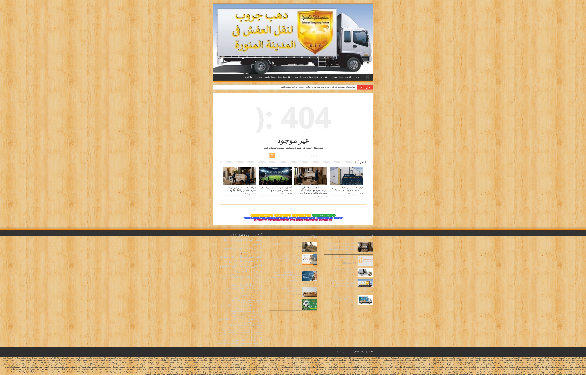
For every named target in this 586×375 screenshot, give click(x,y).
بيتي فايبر (338, 218)
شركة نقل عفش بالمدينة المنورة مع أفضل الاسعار (239, 329)
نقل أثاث (258, 337)
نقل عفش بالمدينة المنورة (227, 343)
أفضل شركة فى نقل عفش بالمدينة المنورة (243, 250)
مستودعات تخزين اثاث (301, 215)
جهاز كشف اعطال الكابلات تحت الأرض (277, 218)
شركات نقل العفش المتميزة (249, 308)
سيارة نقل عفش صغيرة (251, 302)
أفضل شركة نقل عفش (245, 261)
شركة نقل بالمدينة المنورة (253, 325)
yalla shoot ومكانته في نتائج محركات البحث (287, 302)
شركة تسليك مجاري (252, 218)
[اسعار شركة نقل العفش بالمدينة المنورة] (365, 272)
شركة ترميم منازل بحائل (304, 218)
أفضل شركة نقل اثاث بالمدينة (241, 256)
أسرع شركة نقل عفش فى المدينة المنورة (288, 290)
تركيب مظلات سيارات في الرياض (304, 220)
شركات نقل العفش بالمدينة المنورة (246, 311)
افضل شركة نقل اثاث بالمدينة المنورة (249, 290)
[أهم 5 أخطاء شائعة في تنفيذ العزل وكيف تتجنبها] (365, 261)
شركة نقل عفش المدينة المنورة (251, 327)
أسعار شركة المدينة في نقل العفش (242, 241)
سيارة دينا (230, 298)
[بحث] (272, 155)
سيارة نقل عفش (238, 300)
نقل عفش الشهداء (223, 340)
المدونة (246, 77)
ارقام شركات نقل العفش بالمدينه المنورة (240, 279)
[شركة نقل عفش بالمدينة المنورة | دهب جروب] (293, 39)
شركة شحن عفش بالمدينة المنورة (247, 316)
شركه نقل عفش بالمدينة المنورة (227, 332)
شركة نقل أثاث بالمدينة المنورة (239, 319)
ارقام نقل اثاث (257, 285)
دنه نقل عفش (257, 295)
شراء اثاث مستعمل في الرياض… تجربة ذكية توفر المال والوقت (240, 189)
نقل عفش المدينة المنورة (251, 343)
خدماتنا (359, 77)
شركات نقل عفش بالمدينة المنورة (247, 313)
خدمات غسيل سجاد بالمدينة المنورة (309, 77)
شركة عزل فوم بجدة (324, 218)
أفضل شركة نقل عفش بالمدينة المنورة (241, 268)
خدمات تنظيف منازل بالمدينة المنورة (272, 77)
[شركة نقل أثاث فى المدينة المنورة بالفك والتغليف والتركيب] (365, 300)
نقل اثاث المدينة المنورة (247, 340)
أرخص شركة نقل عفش (245, 235)
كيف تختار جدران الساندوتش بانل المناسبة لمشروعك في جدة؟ (347, 189)
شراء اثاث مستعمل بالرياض (324, 215)
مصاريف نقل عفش (230, 334)
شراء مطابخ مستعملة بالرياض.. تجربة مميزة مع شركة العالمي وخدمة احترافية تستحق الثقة (318, 87)
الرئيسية (367, 77)
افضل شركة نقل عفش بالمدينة (248, 292)
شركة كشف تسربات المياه (261, 215)
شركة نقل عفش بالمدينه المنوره (251, 332)
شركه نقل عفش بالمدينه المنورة (251, 335)
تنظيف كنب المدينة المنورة (288, 243)
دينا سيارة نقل (245, 295)
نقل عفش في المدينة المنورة (249, 345)
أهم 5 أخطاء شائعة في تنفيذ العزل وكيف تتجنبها (342, 258)
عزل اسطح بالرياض (282, 215)
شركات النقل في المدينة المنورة (241, 305)
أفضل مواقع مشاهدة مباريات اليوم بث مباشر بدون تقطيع (275, 189)
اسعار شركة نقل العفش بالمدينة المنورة (344, 270)
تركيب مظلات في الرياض (278, 220)
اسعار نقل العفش (232, 288)
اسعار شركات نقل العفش (250, 288)
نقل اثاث (249, 337)
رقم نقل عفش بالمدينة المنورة (248, 297)
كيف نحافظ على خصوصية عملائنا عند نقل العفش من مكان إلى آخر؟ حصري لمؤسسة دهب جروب (349, 284)
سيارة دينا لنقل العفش (254, 300)
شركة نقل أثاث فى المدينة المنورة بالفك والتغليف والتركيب (343, 299)
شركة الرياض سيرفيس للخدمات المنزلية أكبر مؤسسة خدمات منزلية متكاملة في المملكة (286, 259)
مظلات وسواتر (325, 220)
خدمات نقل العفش (340, 77)
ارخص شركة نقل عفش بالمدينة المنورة (248, 275)
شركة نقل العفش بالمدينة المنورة (247, 322)
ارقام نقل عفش (241, 285)
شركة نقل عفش (235, 325)
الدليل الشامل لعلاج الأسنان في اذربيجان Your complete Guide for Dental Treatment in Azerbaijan (285, 276)
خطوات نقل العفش (224, 292)
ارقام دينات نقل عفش (226, 275)
